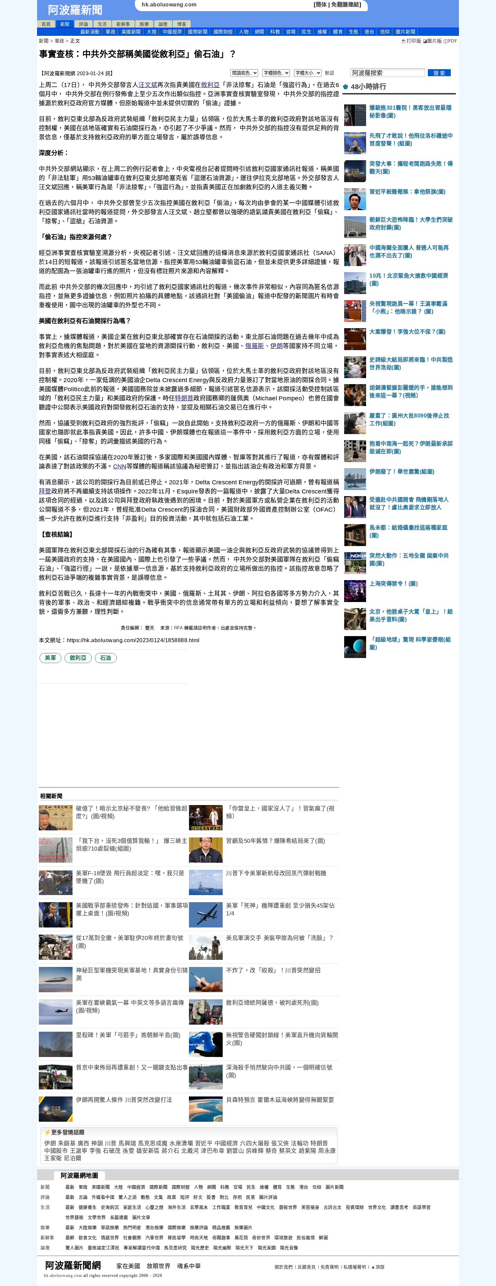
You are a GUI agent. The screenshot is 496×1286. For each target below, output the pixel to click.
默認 (329, 73)
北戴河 (190, 1151)
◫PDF (450, 41)
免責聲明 (330, 1266)
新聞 (65, 24)
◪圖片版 (432, 41)
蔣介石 (171, 1151)
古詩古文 (333, 1207)
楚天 (150, 627)
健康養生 (88, 1207)
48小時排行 (368, 86)
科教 (275, 31)
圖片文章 (141, 1217)
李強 (95, 1151)
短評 (184, 1197)
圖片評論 (268, 1197)
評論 (83, 24)
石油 (105, 658)
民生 (306, 31)
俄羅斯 (254, 346)
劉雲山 (235, 1151)
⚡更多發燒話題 (64, 1132)
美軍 (50, 658)
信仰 (385, 31)
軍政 (110, 31)
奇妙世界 (261, 1237)
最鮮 (70, 1237)
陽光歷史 (200, 1247)
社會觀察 (132, 1237)
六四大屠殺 (255, 1143)
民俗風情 (306, 1237)
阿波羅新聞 (75, 10)
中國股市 (56, 1151)
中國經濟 (172, 31)
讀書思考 (399, 1207)
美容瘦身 (310, 1207)
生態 (354, 31)
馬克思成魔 (153, 1143)
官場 (291, 31)
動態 (145, 1197)
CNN (120, 466)
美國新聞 (131, 31)
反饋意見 (307, 1266)
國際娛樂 (177, 1227)
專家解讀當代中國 (141, 1247)
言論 (83, 1197)
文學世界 (97, 1217)
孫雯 (128, 1151)
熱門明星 (132, 1227)
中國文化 (266, 1207)
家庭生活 (132, 1207)
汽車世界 (154, 1237)
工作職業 (221, 1207)
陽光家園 (267, 1247)
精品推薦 (221, 1227)
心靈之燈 (154, 1207)
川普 (111, 1143)
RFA (178, 627)
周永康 (327, 1151)
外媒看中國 (103, 1197)
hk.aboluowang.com (169, 4)
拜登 (45, 491)
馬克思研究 (175, 1247)
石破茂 (112, 1151)
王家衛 (53, 1158)
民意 (250, 1197)
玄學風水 (199, 1207)
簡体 (321, 4)
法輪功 (300, 1143)
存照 (237, 1197)
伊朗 (276, 346)
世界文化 (377, 1207)
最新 (90, 31)
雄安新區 (148, 1151)
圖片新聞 (335, 1187)
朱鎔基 (67, 1143)
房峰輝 (255, 1151)
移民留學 (177, 1237)
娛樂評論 (199, 1227)
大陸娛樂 (88, 1227)
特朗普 (184, 398)
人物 (244, 31)
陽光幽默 (222, 1247)
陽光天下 (245, 1247)
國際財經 (223, 31)
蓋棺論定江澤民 (104, 1247)
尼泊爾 (73, 1158)
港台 (369, 31)
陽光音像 (289, 1247)
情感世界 (110, 1237)
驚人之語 (127, 1197)
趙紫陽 (307, 1151)
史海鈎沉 (110, 1207)
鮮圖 (323, 1237)
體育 (338, 31)
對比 (224, 1197)
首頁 (46, 24)
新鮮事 (123, 24)
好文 (197, 1197)
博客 (181, 24)
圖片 (405, 31)
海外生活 (177, 1207)
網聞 (260, 31)
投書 (211, 1197)
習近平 (204, 1143)
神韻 (97, 1143)
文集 (158, 1197)
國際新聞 (198, 31)
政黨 (171, 1197)
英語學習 (422, 1207)
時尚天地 (199, 1237)
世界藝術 (74, 1217)
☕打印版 (411, 41)
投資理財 (355, 1207)
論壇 (163, 24)
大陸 (152, 31)
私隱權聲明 (354, 1266)
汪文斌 (147, 85)
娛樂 (144, 24)
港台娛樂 (154, 1227)
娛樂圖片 (244, 1227)
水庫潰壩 (181, 1143)
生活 (102, 24)
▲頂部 (378, 1266)
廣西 (83, 1143)
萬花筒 (241, 1237)
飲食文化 (88, 1237)
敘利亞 (210, 85)
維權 (322, 31)
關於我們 (284, 1266)
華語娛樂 (110, 1227)
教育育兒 (244, 1207)
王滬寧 (79, 1151)
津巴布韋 (212, 1151)
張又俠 (280, 1143)
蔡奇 (271, 1151)
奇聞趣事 (221, 1237)
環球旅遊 (283, 1237)
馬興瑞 (127, 1143)
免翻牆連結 (345, 4)
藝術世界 (288, 1207)
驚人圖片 (74, 1247)
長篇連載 (119, 1217)
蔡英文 (288, 1151)
